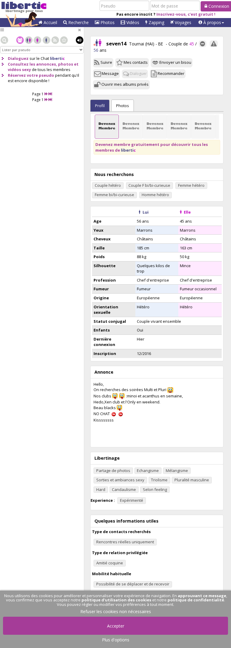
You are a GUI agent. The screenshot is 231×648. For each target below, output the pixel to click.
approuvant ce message (202, 595)
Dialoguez (18, 58)
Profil (100, 105)
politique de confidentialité (196, 600)
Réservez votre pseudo (31, 75)
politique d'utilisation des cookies (116, 600)
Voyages (182, 22)
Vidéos (132, 22)
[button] (211, 22)
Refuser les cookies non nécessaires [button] (115, 611)
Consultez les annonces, (32, 64)
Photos (107, 22)
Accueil (49, 22)
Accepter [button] (115, 626)
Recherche (78, 22)
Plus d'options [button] (115, 640)
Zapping (155, 22)
